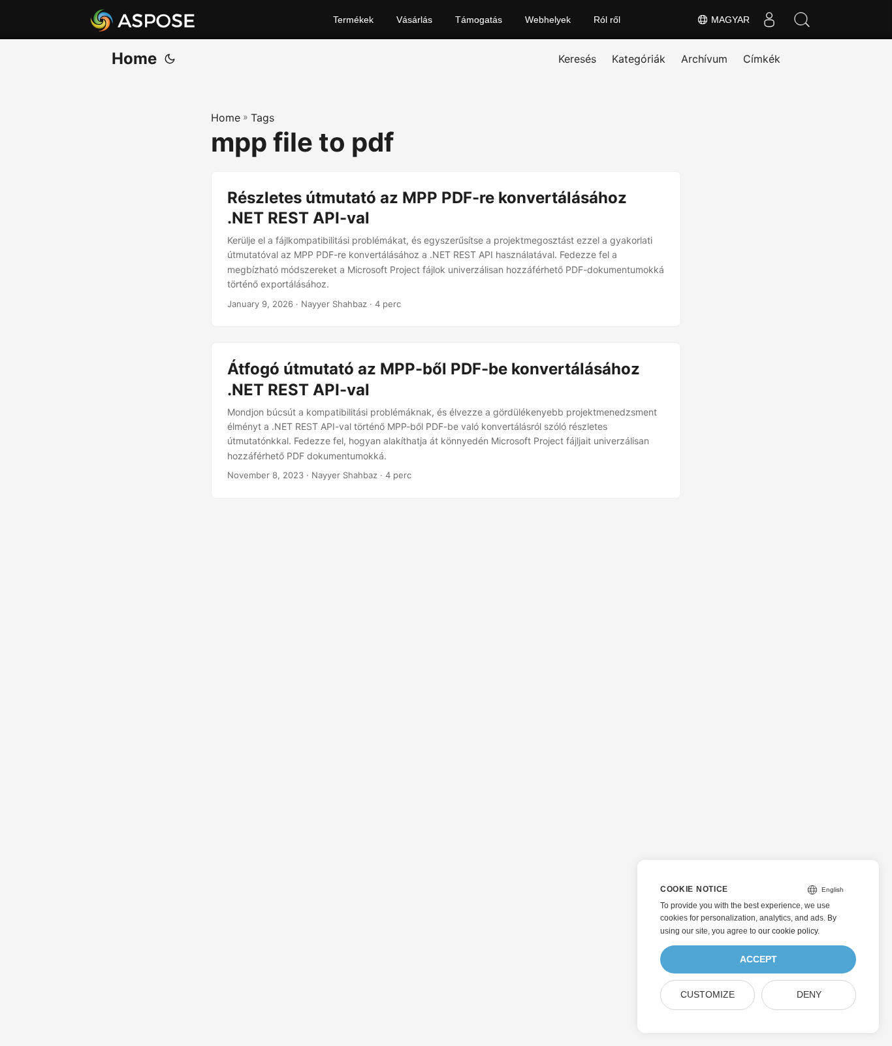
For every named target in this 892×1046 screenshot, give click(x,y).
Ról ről (607, 19)
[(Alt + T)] (170, 58)
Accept (758, 959)
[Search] (802, 19)
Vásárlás (414, 19)
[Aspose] (143, 19)
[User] (769, 19)
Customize (707, 995)
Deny (809, 995)
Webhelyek (548, 19)
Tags (262, 117)
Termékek (353, 19)
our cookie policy (788, 931)
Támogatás (478, 19)
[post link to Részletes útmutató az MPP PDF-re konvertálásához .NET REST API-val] (446, 249)
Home (134, 58)
